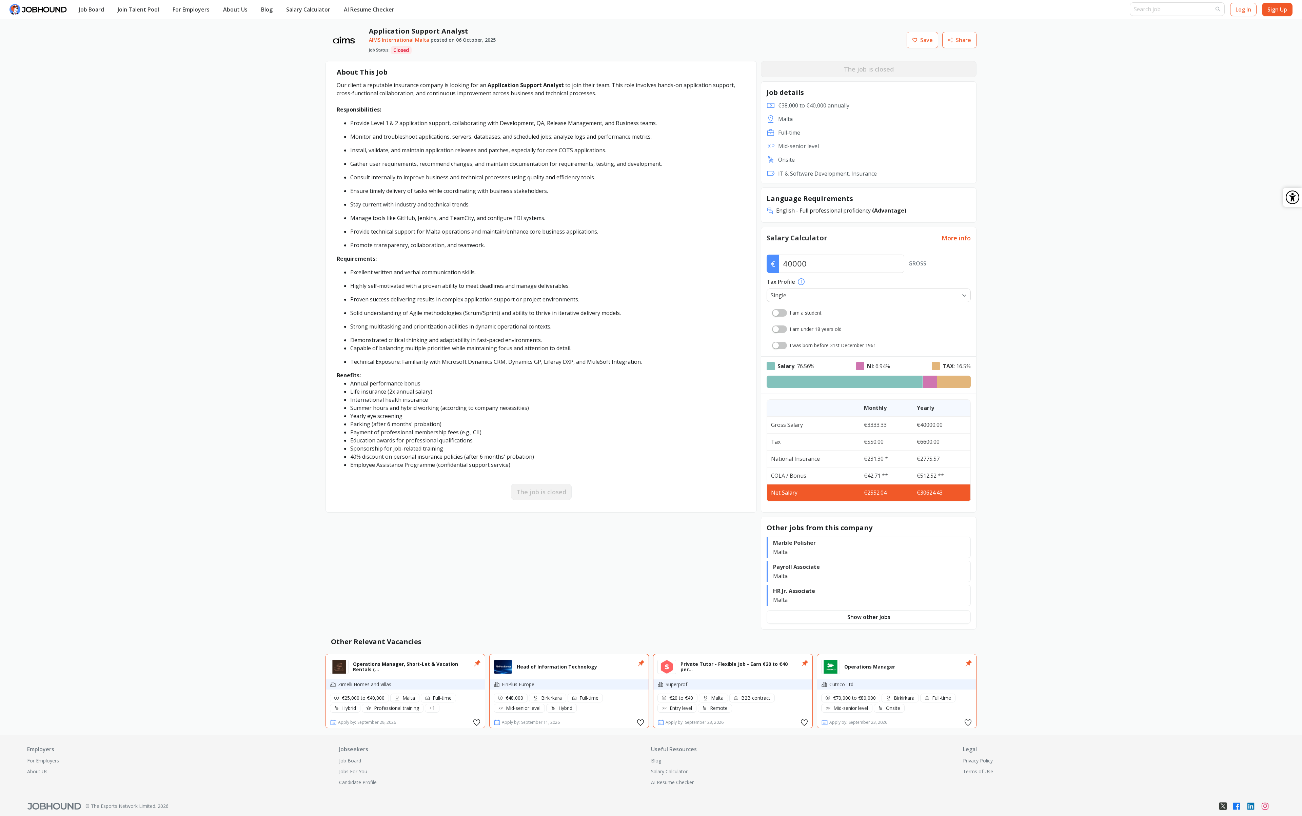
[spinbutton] (841, 264)
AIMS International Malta (399, 40)
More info (956, 238)
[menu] (601, 9)
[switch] (779, 313)
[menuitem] (91, 9)
